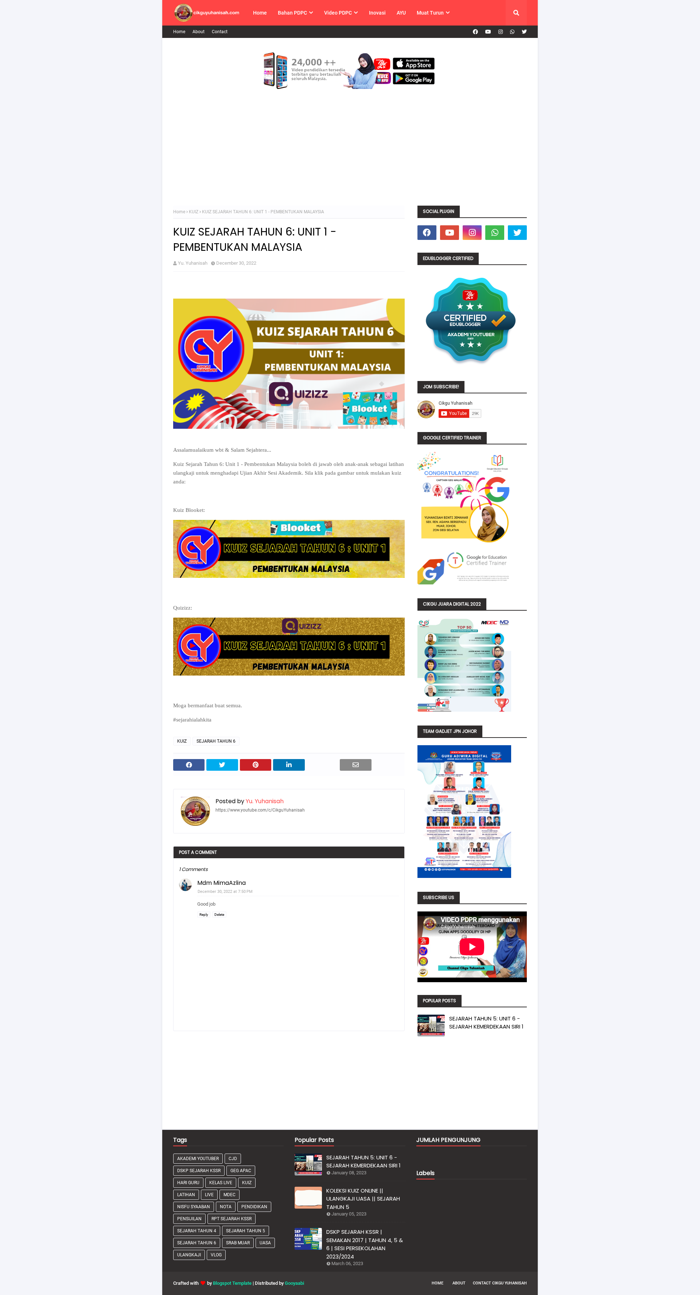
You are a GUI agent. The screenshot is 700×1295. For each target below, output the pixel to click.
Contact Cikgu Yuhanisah (500, 1283)
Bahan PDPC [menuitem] (292, 13)
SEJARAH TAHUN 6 (216, 741)
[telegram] (512, 32)
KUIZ (193, 211)
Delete (219, 915)
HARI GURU (188, 1182)
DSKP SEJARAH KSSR (199, 1170)
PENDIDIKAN (254, 1206)
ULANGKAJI (189, 1254)
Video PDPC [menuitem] (338, 13)
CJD (233, 1158)
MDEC (229, 1194)
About (198, 31)
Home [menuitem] (260, 13)
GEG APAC (240, 1170)
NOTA (226, 1206)
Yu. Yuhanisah (192, 263)
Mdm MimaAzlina (221, 883)
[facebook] (475, 32)
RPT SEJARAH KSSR (231, 1218)
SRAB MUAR (238, 1242)
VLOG (216, 1254)
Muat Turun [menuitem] (430, 13)
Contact (220, 31)
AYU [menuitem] (401, 13)
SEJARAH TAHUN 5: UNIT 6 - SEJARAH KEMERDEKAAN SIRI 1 (486, 1023)
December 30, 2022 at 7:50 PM (225, 891)
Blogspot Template (232, 1283)
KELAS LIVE (220, 1182)
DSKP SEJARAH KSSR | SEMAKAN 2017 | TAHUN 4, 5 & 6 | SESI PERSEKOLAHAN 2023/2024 (364, 1244)
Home (179, 31)
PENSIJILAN (189, 1218)
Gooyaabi (294, 1283)
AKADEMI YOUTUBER (198, 1158)
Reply (203, 915)
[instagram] (501, 32)
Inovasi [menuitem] (377, 13)
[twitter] (523, 32)
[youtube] (488, 32)
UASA (265, 1242)
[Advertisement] (350, 151)
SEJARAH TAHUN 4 (196, 1230)
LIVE (209, 1194)
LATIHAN (186, 1194)
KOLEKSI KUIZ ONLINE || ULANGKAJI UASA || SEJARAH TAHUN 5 (363, 1199)
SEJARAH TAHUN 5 (245, 1230)
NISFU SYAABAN (193, 1206)
